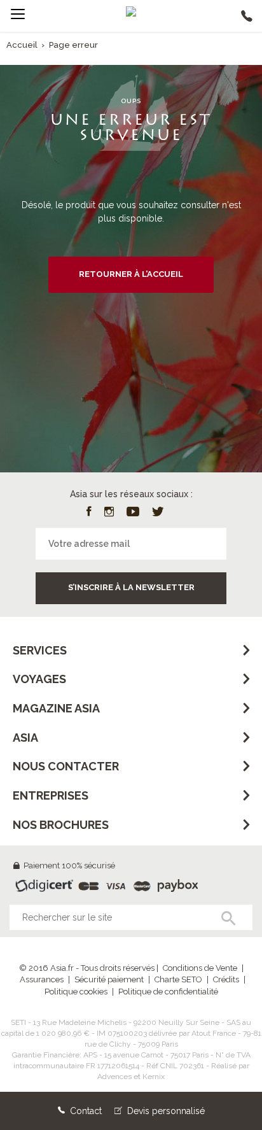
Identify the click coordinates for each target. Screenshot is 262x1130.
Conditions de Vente (200, 968)
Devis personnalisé (165, 1111)
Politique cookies (76, 991)
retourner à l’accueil (131, 274)
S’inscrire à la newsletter (131, 587)
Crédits (226, 979)
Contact (84, 1111)
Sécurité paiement (109, 979)
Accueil (22, 45)
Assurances (42, 979)
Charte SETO (178, 979)
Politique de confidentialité (168, 991)
